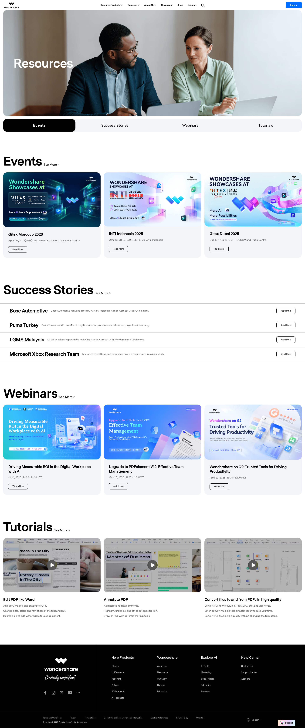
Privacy (73, 718)
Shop (180, 5)
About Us (162, 666)
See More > (51, 164)
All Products (118, 698)
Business (205, 691)
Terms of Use (90, 718)
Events (39, 125)
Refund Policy (182, 718)
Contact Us (246, 666)
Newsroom (166, 5)
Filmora (115, 666)
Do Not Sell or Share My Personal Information (123, 718)
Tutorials (265, 125)
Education (162, 691)
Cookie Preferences (159, 718)
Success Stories (114, 125)
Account (245, 679)
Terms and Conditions (52, 718)
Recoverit (116, 679)
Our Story (162, 679)
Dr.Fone (115, 685)
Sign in (294, 5)
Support (192, 5)
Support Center (249, 672)
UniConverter (118, 672)
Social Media (207, 679)
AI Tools (205, 666)
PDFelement (118, 691)
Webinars (190, 125)
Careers (161, 685)
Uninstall (200, 718)
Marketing (206, 672)
